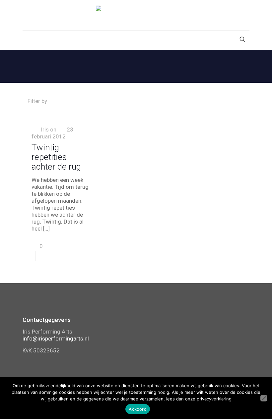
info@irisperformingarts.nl (56, 338)
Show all (234, 101)
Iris (45, 129)
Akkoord (138, 409)
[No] (263, 398)
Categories (75, 101)
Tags (117, 101)
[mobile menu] (28, 40)
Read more (77, 256)
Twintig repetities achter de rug (56, 157)
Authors (155, 101)
